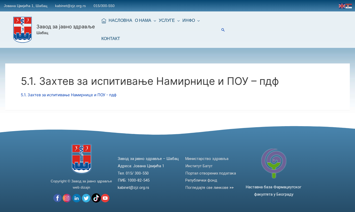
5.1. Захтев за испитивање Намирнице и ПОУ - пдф (68, 94)
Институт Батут (199, 166)
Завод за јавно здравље (65, 27)
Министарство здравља (206, 158)
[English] (342, 5)
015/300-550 (104, 6)
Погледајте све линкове (209, 187)
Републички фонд (201, 180)
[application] (153, 20)
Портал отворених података (210, 173)
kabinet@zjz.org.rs (70, 6)
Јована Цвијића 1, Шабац (25, 6)
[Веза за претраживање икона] (223, 30)
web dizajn (81, 187)
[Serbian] (349, 5)
